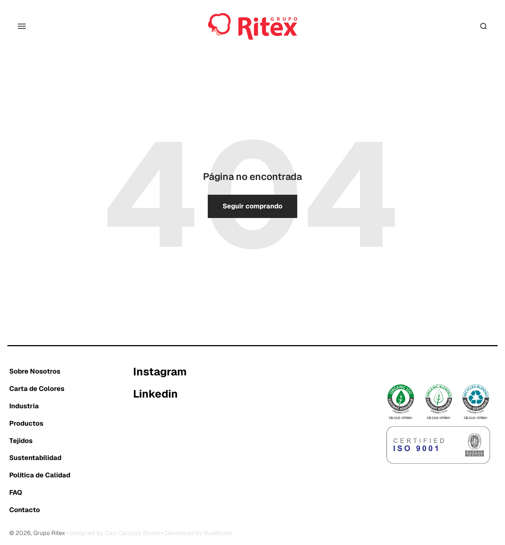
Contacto (24, 509)
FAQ (15, 492)
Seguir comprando (252, 206)
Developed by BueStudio (199, 533)
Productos (26, 423)
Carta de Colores (36, 388)
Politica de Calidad (39, 475)
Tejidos (21, 440)
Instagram (160, 372)
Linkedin (155, 394)
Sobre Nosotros (34, 371)
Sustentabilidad (35, 457)
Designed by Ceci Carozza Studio (114, 533)
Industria (24, 406)
